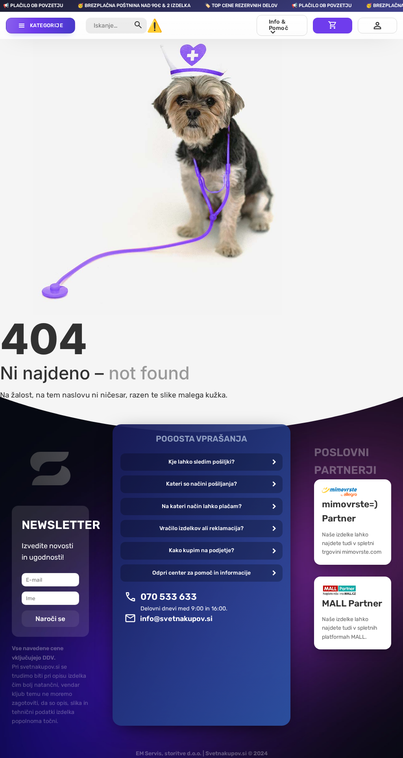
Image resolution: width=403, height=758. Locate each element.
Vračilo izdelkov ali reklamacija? (201, 528)
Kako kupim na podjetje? (201, 550)
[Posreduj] (138, 25)
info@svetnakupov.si (176, 618)
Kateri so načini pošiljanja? (201, 484)
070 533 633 (168, 596)
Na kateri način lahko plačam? (202, 506)
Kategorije (46, 25)
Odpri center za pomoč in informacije (201, 572)
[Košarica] (332, 25)
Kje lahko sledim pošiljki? (201, 461)
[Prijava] (377, 25)
